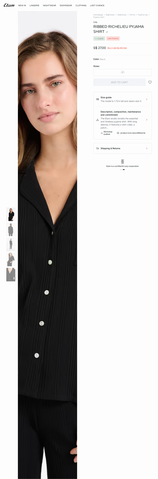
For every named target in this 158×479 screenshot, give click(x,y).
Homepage (98, 15)
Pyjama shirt (98, 17)
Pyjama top (143, 15)
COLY (95, 22)
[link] (22, 5)
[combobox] (122, 72)
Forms (132, 15)
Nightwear (110, 15)
